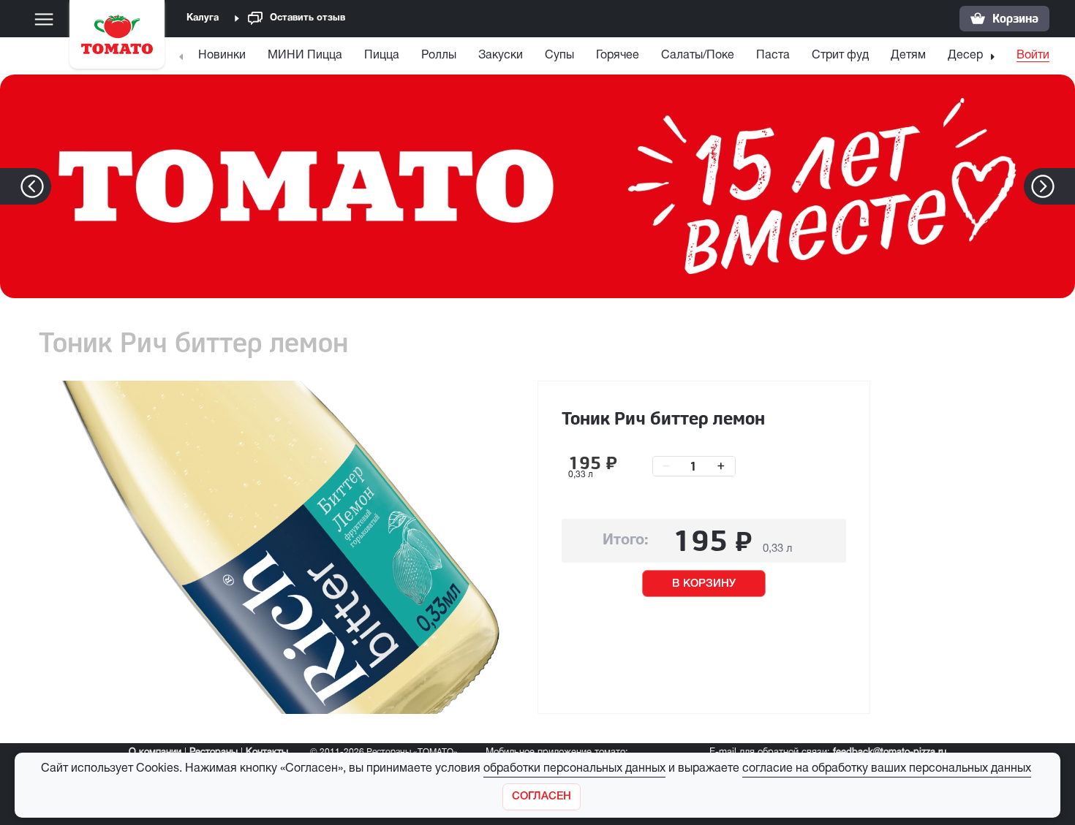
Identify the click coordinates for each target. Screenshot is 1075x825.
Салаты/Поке (697, 55)
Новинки (222, 55)
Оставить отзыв (307, 18)
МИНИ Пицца (305, 55)
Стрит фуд (840, 55)
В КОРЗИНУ (704, 584)
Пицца (381, 55)
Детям (908, 55)
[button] (1065, 186)
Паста (773, 55)
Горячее (617, 55)
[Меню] (44, 19)
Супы (559, 55)
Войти (1032, 55)
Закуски (500, 55)
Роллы (438, 55)
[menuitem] (224, 59)
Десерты (972, 55)
